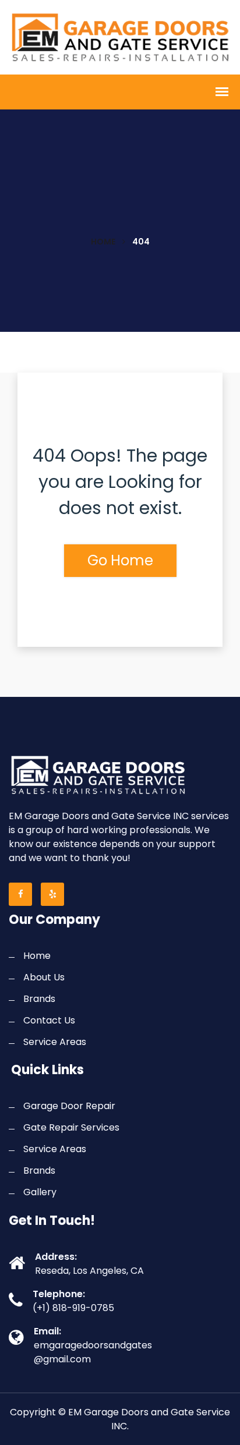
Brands (39, 998)
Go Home (120, 560)
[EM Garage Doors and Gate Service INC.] (120, 36)
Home (103, 241)
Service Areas (54, 1042)
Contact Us (49, 1020)
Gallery (40, 1192)
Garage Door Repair (69, 1106)
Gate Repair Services (71, 1127)
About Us (44, 977)
